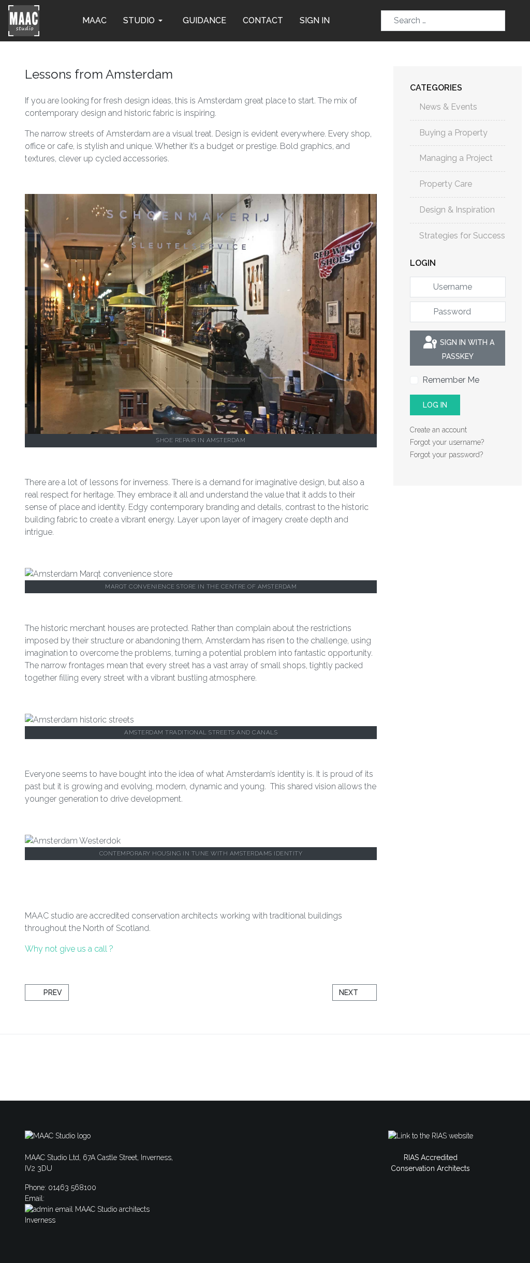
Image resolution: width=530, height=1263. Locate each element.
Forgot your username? (447, 442)
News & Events (448, 107)
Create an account (439, 430)
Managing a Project (456, 158)
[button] (144, 20)
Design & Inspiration (457, 210)
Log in (435, 405)
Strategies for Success (462, 235)
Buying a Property (453, 133)
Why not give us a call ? (69, 949)
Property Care (445, 184)
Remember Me (450, 380)
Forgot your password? (446, 454)
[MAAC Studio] (23, 20)
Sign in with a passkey (466, 349)
